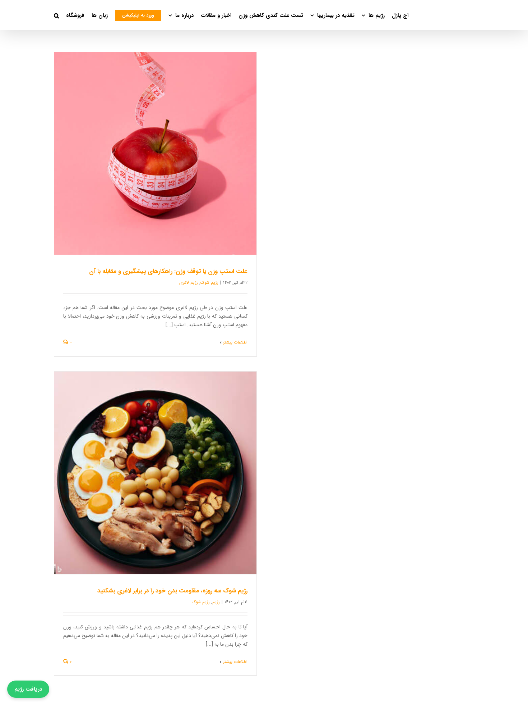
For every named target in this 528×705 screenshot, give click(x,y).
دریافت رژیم (28, 689)
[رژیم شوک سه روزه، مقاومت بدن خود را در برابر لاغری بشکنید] (155, 473)
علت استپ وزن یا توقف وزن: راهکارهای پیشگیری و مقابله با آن (168, 271)
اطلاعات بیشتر (235, 342)
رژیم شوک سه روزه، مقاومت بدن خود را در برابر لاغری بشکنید (172, 591)
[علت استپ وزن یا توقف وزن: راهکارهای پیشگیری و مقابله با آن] (155, 153)
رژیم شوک (209, 282)
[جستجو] (56, 15)
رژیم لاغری (188, 282)
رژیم (216, 602)
